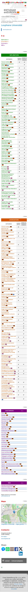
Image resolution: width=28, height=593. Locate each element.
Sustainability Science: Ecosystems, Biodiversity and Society (7, 382)
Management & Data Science (6, 364)
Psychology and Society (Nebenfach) (7, 206)
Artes (2, 413)
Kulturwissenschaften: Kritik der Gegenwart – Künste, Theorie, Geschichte (8, 263)
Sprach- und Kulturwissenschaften (10, 464)
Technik (3, 468)
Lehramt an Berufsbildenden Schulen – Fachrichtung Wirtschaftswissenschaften (8, 280)
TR (22, 3)
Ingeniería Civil (5, 427)
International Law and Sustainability (6, 356)
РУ (18, 3)
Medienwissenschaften (7, 454)
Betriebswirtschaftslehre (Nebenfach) (7, 68)
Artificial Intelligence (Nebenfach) (6, 171)
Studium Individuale (6, 208)
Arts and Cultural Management (5, 333)
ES (8, 3)
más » (22, 410)
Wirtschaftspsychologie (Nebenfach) (7, 161)
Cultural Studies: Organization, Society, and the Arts (9, 180)
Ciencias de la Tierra (6, 417)
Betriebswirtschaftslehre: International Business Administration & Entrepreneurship (7, 176)
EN (3, 3)
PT (17, 3)
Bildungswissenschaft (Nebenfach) (6, 71)
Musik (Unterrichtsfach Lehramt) (7, 113)
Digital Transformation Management (6, 251)
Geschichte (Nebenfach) (7, 90)
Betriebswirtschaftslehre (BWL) (7, 64)
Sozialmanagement (6, 317)
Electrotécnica (5, 421)
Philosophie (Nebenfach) (7, 122)
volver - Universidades (12, 560)
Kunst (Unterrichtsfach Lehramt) (7, 103)
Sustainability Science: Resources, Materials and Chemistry (7, 395)
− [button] (3, 508)
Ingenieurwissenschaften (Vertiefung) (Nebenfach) (7, 98)
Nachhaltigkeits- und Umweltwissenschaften (7, 116)
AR (25, 3)
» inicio (25, 51)
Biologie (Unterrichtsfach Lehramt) (7, 74)
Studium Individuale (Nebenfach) (6, 152)
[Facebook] (16, 550)
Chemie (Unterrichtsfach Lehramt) (7, 77)
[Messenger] (3, 550)
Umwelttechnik (5, 469)
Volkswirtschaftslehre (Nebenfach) (6, 155)
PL (15, 3)
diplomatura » (5, 39)
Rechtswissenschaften (7, 460)
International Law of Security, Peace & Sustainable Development (8, 360)
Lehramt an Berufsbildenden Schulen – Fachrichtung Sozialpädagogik (8, 275)
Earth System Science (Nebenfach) (7, 84)
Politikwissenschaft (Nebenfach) (6, 130)
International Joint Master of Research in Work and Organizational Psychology (8, 351)
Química (3, 434)
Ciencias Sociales (6, 419)
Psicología (4, 168)
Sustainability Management (8, 490)
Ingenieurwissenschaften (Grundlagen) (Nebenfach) (8, 94)
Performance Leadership (7, 307)
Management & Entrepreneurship (5, 367)
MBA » (3, 45)
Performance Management (8, 488)
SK (20, 3)
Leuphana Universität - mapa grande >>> (14, 524)
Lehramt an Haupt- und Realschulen (7, 288)
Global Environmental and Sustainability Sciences (7, 192)
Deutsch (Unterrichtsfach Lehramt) (7, 81)
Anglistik (3, 440)
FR (10, 3)
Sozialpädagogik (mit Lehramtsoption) (6, 146)
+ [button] (3, 506)
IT (13, 3)
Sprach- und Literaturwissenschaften (10, 466)
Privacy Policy (18, 584)
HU (12, 3)
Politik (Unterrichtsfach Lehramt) (7, 125)
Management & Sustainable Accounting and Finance (8, 370)
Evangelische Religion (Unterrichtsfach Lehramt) (7, 87)
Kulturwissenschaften (6, 100)
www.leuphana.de (7, 29)
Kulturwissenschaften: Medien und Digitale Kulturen (8, 266)
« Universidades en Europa (8, 16)
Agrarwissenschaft (6, 438)
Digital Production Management (5, 247)
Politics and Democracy (7, 373)
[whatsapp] (8, 550)
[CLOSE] (14, 589)
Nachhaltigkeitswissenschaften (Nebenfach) (9, 119)
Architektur (4, 442)
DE (6, 3)
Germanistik (4, 444)
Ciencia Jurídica (5, 62)
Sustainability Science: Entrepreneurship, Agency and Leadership (8, 387)
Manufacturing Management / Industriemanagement (8, 486)
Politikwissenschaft (6, 127)
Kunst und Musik (5, 452)
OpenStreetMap (19, 522)
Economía (4, 166)
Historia (3, 425)
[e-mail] (12, 550)
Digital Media (4, 183)
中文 (25, 6)
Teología (3, 436)
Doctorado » (4, 43)
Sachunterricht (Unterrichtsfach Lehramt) (7, 133)
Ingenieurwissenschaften (7, 92)
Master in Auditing (5, 294)
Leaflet (13, 522)
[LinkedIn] (21, 555)
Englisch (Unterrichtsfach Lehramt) (7, 186)
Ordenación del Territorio (7, 430)
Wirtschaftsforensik (6, 327)
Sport (2, 462)
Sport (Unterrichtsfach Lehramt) (7, 149)
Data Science (4, 242)
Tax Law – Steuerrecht (7, 325)
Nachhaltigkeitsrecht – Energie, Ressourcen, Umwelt (7, 304)
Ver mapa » (4, 536)
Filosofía (3, 423)
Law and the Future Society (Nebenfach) (8, 196)
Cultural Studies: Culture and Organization (8, 337)
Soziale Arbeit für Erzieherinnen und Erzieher (8, 136)
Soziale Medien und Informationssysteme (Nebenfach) (6, 142)
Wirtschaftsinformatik (6, 158)
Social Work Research (7, 378)
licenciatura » (5, 41)
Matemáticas (4, 428)
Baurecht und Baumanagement (5, 229)
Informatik (4, 446)
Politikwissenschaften (7, 458)
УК (23, 3)
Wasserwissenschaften (7, 471)
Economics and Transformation (5, 340)
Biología (3, 415)
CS (5, 3)
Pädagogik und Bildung (7, 456)
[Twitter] (21, 550)
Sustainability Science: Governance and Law (7, 390)
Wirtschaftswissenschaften (8, 473)
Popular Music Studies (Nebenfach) (7, 202)
